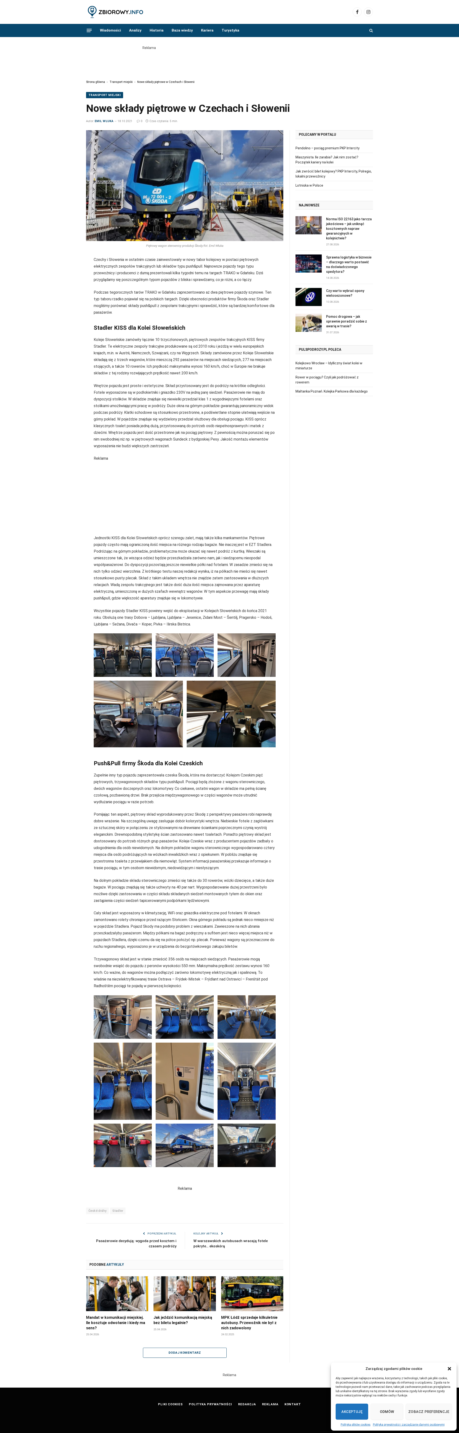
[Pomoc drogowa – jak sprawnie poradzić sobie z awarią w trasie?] (308, 323)
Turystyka (230, 30)
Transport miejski (121, 82)
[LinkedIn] (69, 284)
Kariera (207, 30)
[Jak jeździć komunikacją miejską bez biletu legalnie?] (184, 1293)
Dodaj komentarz (185, 1352)
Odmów (387, 1412)
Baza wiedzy (182, 30)
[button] (449, 1368)
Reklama (270, 1404)
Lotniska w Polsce (309, 185)
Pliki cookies (170, 1404)
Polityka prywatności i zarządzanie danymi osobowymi (409, 1424)
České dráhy (97, 1210)
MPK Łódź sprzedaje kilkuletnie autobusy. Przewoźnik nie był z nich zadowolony (249, 1322)
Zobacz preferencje (428, 1412)
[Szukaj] (370, 30)
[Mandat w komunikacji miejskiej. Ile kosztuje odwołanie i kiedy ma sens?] (117, 1293)
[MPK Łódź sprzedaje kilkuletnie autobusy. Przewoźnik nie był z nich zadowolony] (252, 1293)
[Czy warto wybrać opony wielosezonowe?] (308, 297)
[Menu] (89, 30)
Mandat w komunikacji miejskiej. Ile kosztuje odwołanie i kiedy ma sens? (115, 1322)
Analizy (135, 30)
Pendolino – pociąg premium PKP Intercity (327, 148)
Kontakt (292, 1404)
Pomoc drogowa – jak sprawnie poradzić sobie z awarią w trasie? (346, 321)
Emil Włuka (104, 121)
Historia (157, 30)
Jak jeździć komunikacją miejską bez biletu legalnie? (182, 1320)
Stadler (117, 1210)
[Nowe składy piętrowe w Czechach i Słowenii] (184, 185)
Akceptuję (351, 1412)
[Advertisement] (229, 61)
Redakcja (247, 1404)
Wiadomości (110, 30)
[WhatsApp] (69, 305)
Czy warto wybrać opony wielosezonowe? (345, 293)
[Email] (69, 294)
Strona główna (95, 82)
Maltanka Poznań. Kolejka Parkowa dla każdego (331, 391)
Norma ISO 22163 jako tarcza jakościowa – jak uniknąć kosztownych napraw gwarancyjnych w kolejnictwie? (349, 228)
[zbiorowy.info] (116, 12)
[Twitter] (69, 273)
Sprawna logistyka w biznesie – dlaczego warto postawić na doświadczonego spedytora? (349, 264)
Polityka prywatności (210, 1404)
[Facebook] (69, 262)
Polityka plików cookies (356, 1424)
